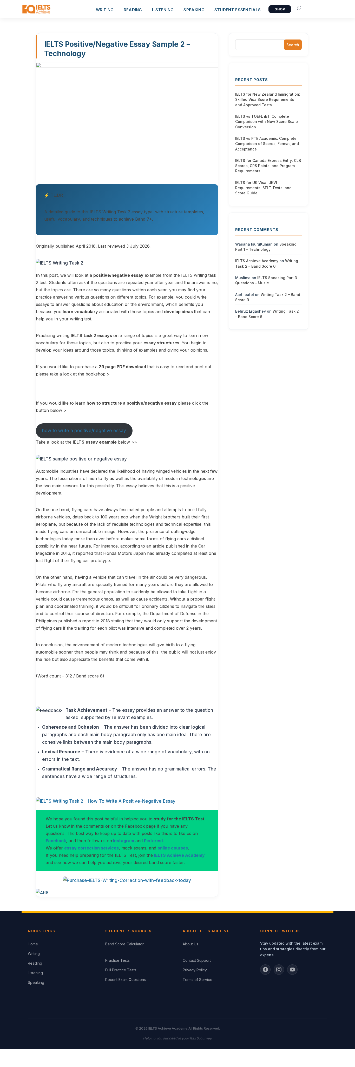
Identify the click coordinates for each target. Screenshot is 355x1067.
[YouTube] (292, 969)
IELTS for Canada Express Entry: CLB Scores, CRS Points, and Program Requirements (268, 165)
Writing (34, 953)
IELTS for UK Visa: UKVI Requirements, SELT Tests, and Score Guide (263, 187)
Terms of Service (197, 979)
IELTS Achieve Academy (256, 261)
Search (292, 45)
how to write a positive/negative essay (84, 430)
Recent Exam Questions (125, 979)
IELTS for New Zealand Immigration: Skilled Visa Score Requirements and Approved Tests (267, 99)
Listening (35, 973)
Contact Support (197, 960)
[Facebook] (265, 969)
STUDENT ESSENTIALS (237, 9)
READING (133, 9)
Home (33, 944)
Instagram (123, 840)
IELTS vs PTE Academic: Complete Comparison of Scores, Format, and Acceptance (267, 143)
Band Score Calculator (124, 944)
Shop (280, 9)
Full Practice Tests (120, 970)
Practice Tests (117, 960)
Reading (35, 963)
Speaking (36, 982)
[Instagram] (279, 969)
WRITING (105, 9)
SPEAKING (193, 9)
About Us (190, 944)
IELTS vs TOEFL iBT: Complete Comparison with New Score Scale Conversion (266, 121)
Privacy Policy (195, 970)
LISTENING (163, 9)
